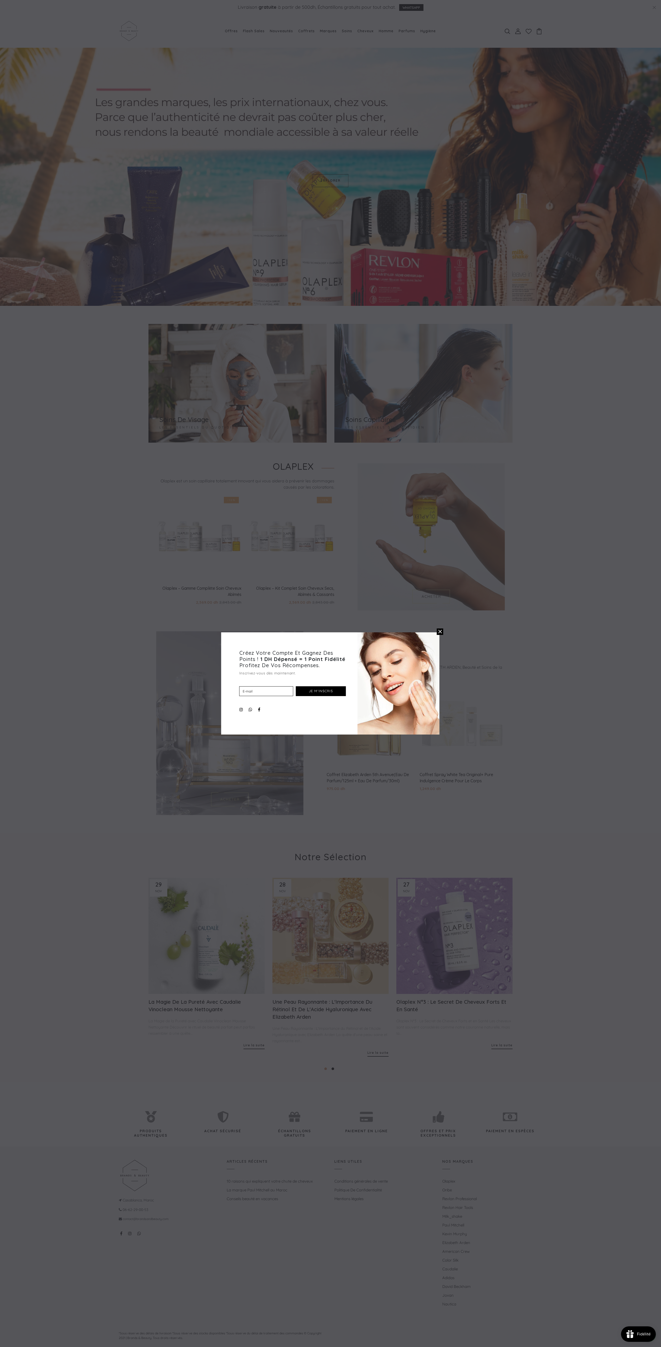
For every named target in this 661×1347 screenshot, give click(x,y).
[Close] (440, 631)
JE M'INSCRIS (321, 691)
